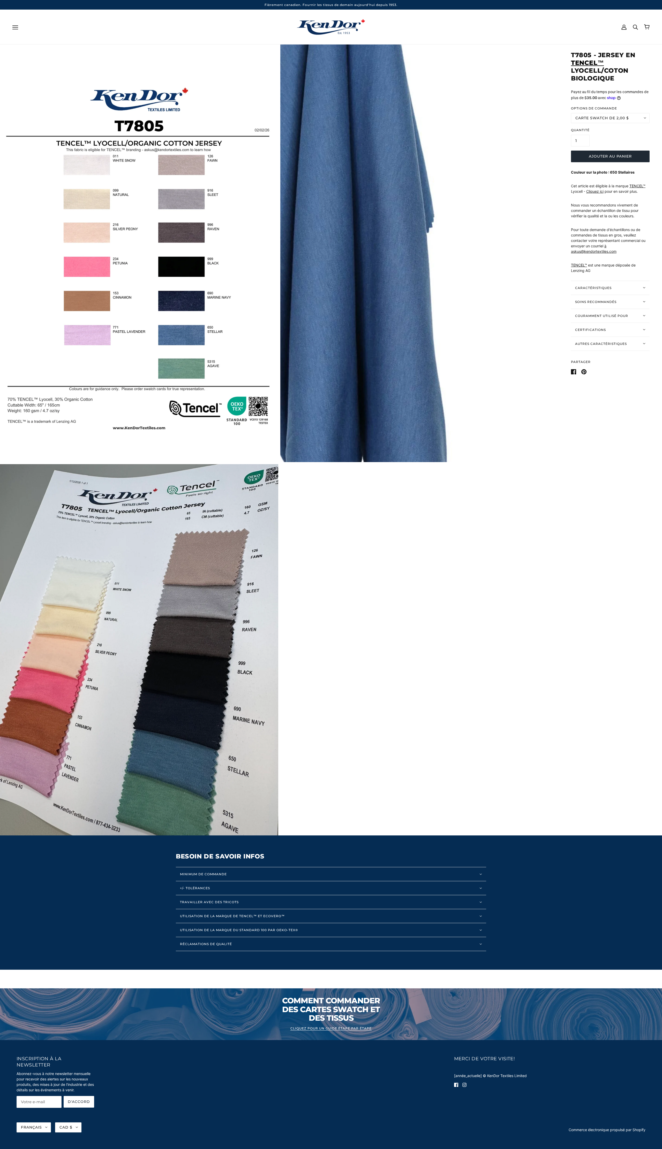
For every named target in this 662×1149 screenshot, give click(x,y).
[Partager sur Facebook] (574, 371)
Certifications (590, 329)
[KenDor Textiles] (331, 26)
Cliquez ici (595, 191)
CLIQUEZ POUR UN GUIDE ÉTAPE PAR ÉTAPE (331, 1028)
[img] (456, 1084)
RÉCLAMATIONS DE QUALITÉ (206, 944)
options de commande (594, 108)
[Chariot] (647, 27)
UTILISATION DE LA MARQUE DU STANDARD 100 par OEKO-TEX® (239, 930)
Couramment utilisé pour (601, 315)
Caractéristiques (593, 288)
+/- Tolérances (195, 888)
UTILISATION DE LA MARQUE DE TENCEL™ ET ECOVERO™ (232, 916)
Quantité (580, 130)
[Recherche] (635, 26)
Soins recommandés (595, 301)
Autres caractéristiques (601, 343)
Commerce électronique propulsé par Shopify (607, 1130)
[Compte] (624, 26)
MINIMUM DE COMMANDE (203, 874)
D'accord (79, 1101)
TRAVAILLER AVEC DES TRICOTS (209, 902)
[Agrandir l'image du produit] (139, 253)
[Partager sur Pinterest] (584, 371)
